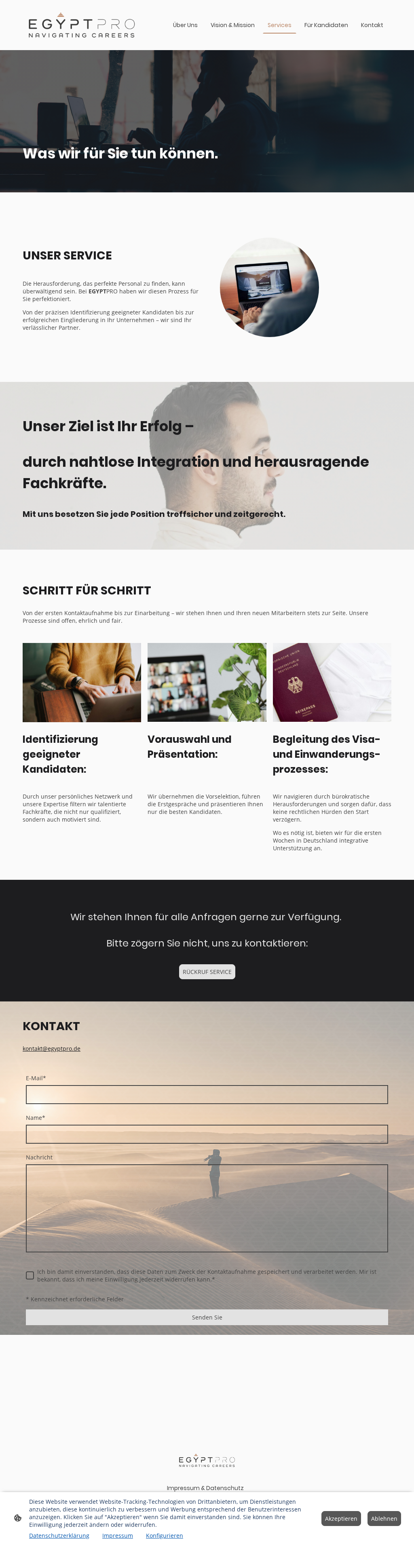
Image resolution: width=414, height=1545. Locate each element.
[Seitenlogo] (82, 25)
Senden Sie (207, 1317)
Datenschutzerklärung (59, 1535)
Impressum (117, 1535)
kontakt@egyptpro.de (51, 1048)
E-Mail (36, 1078)
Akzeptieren (341, 1518)
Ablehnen (384, 1518)
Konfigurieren (164, 1535)
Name (35, 1117)
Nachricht (39, 1157)
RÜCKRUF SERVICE (207, 972)
